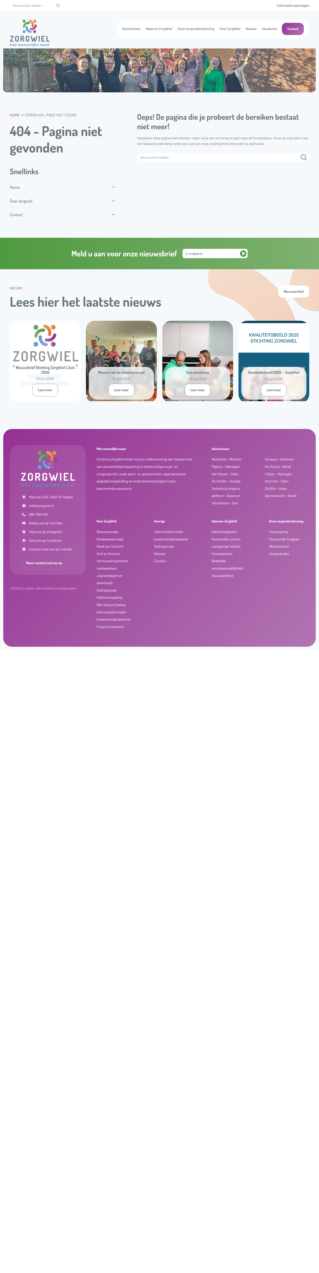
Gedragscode (106, 590)
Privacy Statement (110, 627)
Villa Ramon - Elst (225, 503)
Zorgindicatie (279, 554)
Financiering (278, 532)
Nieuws (251, 29)
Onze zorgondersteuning (196, 29)
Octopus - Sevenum (279, 459)
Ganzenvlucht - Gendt (281, 496)
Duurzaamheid (222, 576)
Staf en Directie (108, 554)
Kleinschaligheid (224, 532)
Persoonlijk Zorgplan (284, 539)
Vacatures (269, 29)
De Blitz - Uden (276, 489)
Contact (292, 29)
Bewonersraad (107, 532)
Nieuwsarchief (294, 291)
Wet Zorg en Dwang (111, 605)
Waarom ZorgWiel (159, 29)
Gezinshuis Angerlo (226, 489)
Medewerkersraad (110, 539)
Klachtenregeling (109, 597)
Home (15, 115)
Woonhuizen (131, 29)
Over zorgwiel (21, 201)
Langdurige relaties (226, 546)
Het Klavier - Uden (225, 474)
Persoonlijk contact (226, 539)
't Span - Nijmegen (278, 474)
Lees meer (45, 390)
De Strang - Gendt (278, 467)
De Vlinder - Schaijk (226, 481)
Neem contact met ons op (44, 563)
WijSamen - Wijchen (227, 459)
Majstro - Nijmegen (226, 467)
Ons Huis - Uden (276, 481)
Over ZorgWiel (230, 29)
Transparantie (222, 554)
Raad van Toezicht (110, 546)
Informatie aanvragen (293, 5)
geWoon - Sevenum (226, 496)
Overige (159, 521)
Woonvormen (279, 546)
